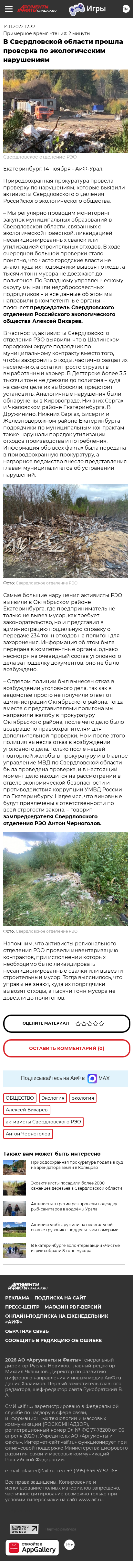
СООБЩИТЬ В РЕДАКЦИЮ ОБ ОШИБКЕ (53, 1340)
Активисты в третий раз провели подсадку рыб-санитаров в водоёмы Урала (74, 1206)
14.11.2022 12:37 (19, 27)
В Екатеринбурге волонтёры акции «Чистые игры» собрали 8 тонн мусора (75, 1248)
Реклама (17, 1298)
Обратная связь (27, 1331)
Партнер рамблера (61, 1529)
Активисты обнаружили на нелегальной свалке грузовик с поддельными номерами (74, 1227)
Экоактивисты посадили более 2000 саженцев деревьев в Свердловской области (76, 1186)
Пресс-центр (22, 1307)
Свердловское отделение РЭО (40, 157)
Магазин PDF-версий (73, 1307)
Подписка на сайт (60, 1298)
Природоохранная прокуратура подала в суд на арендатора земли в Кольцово (77, 1165)
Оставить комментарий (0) (66, 1048)
